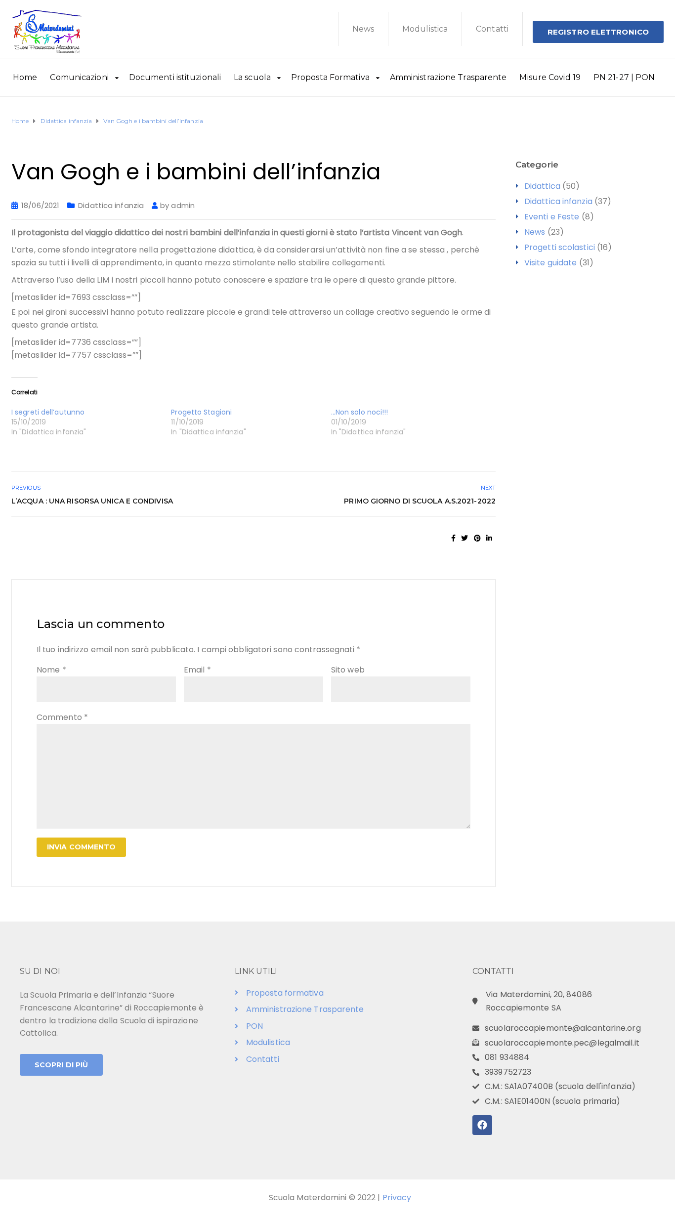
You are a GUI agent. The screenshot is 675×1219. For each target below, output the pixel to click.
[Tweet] (464, 538)
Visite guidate (550, 262)
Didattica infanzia (111, 205)
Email (197, 669)
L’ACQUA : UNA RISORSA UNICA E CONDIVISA (92, 501)
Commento (62, 717)
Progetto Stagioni (201, 412)
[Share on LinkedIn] (489, 538)
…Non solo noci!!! (359, 412)
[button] (598, 32)
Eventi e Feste (551, 216)
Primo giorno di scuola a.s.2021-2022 (420, 501)
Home (25, 77)
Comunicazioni (79, 77)
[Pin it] (477, 538)
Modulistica (425, 29)
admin (183, 205)
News (363, 29)
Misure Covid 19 (550, 77)
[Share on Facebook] (453, 538)
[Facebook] (482, 1125)
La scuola (252, 77)
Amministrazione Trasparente (448, 77)
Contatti (492, 29)
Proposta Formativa (330, 77)
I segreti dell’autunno (47, 412)
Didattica (542, 186)
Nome (51, 669)
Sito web (348, 669)
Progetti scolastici (559, 247)
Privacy (397, 1197)
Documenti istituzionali (175, 77)
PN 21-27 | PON (624, 77)
